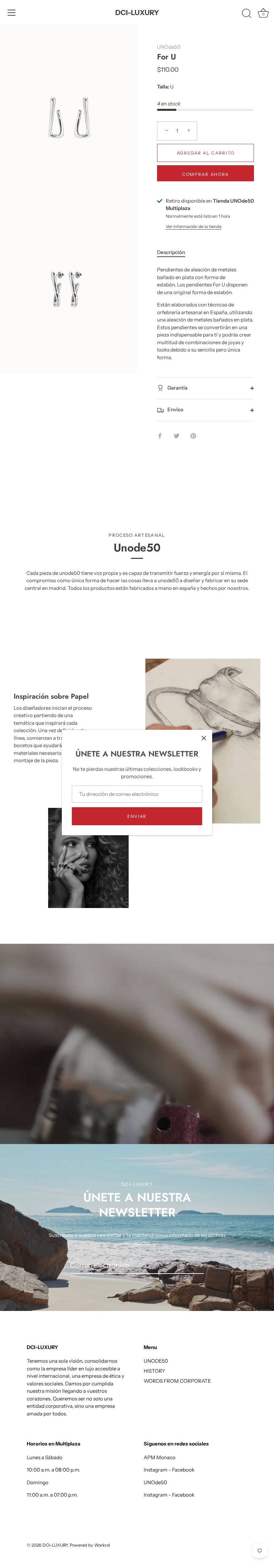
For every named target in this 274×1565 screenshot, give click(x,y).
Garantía (176, 388)
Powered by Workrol (90, 1545)
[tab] (174, 252)
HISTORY (154, 1371)
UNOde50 (168, 47)
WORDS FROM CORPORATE (177, 1381)
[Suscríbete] (198, 1265)
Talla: (163, 87)
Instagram (155, 1470)
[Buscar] (246, 13)
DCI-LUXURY (137, 12)
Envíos (174, 409)
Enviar (137, 816)
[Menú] (11, 12)
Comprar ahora (205, 174)
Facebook (183, 1470)
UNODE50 (156, 1361)
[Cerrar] (203, 738)
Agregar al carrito (205, 153)
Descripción (171, 252)
